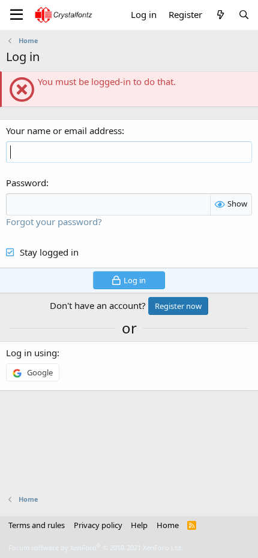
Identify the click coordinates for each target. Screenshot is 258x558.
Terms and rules (36, 525)
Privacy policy (98, 525)
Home (168, 525)
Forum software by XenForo (95, 547)
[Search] (244, 15)
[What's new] (220, 15)
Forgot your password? (54, 222)
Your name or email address (64, 131)
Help (139, 525)
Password (26, 183)
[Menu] (16, 15)
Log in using (31, 353)
